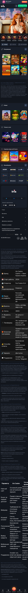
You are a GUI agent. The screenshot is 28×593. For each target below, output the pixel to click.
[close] (1, 2)
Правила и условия (6, 224)
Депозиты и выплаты (7, 221)
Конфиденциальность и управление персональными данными (11, 229)
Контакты (4, 213)
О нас (3, 209)
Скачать (24, 1)
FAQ (3, 217)
